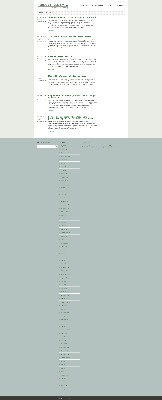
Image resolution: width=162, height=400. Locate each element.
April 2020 (63, 285)
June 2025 (63, 166)
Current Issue (84, 5)
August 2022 (64, 236)
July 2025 (63, 163)
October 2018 (64, 326)
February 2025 (65, 177)
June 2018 (63, 340)
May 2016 (63, 382)
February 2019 (65, 312)
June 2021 (63, 253)
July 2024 (63, 191)
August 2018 (64, 333)
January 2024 (64, 201)
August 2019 (64, 305)
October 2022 (64, 229)
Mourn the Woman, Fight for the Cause (67, 76)
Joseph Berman (89, 398)
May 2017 (63, 364)
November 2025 (65, 153)
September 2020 (65, 274)
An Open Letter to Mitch (60, 56)
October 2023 (64, 212)
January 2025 (64, 180)
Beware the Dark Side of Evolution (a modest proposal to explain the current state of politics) (71, 118)
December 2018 (65, 319)
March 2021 (64, 264)
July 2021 (63, 250)
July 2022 (63, 239)
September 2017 (65, 358)
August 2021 (64, 246)
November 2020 (65, 267)
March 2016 (64, 385)
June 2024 (63, 194)
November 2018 (65, 323)
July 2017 (63, 361)
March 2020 (64, 288)
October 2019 (64, 298)
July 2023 (63, 219)
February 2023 (65, 226)
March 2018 (64, 344)
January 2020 (64, 292)
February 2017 (65, 375)
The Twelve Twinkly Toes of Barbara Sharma (69, 36)
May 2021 (63, 257)
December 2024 (65, 184)
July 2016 (63, 378)
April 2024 (63, 198)
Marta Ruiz (101, 398)
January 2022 (64, 243)
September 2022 (65, 232)
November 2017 (65, 354)
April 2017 (63, 368)
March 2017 (64, 371)
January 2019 (64, 316)
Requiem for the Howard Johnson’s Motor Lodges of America (72, 96)
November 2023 (65, 208)
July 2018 (63, 337)
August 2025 (64, 160)
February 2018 (65, 347)
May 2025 (63, 170)
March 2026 (64, 149)
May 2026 (63, 146)
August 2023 (64, 215)
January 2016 (64, 389)
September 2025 (65, 156)
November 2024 (65, 187)
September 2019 (65, 302)
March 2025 (64, 173)
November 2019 (65, 295)
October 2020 (64, 271)
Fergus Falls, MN (119, 5)
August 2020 (64, 278)
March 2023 (64, 222)
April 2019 (63, 309)
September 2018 (65, 330)
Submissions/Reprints (98, 5)
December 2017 (65, 351)
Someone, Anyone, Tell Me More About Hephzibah (72, 17)
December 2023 (65, 205)
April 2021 (63, 260)
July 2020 (63, 281)
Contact (110, 5)
